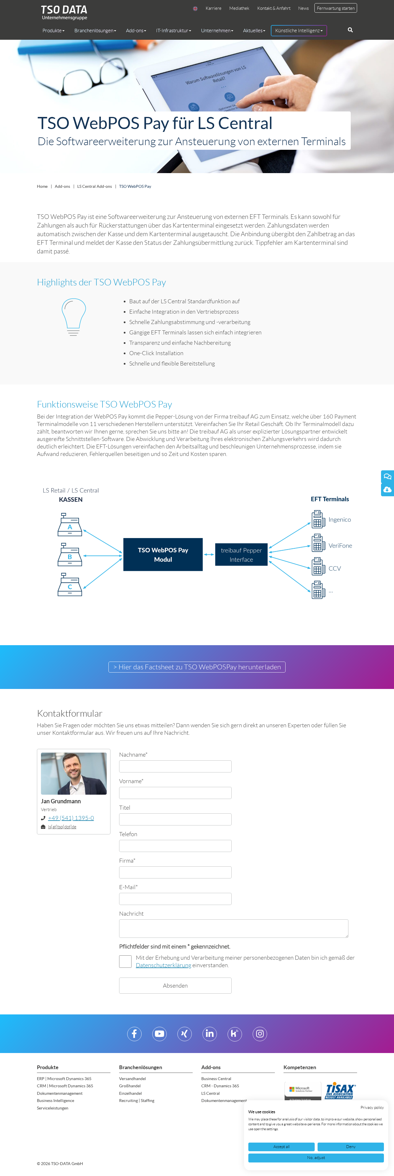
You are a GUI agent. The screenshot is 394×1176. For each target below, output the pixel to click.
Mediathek (239, 8)
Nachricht (131, 913)
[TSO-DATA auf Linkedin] (209, 1036)
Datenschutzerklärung (163, 965)
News (303, 8)
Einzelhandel (130, 1093)
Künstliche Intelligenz (297, 30)
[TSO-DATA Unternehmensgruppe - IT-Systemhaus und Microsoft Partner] (62, 12)
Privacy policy (372, 1107)
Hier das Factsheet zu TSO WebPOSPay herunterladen (200, 667)
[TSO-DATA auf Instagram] (260, 1036)
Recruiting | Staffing (136, 1100)
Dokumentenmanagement (59, 1093)
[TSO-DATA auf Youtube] (159, 1036)
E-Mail (128, 887)
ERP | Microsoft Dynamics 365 (64, 1078)
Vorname (131, 781)
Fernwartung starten (336, 8)
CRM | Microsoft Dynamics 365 (65, 1086)
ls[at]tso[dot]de (62, 827)
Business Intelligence (55, 1100)
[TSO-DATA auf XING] (184, 1036)
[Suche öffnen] (350, 30)
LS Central (210, 1093)
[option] (197, 107)
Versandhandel (132, 1078)
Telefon (128, 834)
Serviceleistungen (52, 1108)
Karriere (214, 8)
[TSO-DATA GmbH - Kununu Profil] (234, 1036)
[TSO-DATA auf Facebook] (134, 1036)
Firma (127, 860)
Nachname (133, 754)
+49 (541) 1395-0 (71, 818)
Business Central (216, 1078)
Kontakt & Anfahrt (273, 8)
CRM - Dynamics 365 (220, 1086)
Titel (124, 807)
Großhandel (130, 1086)
